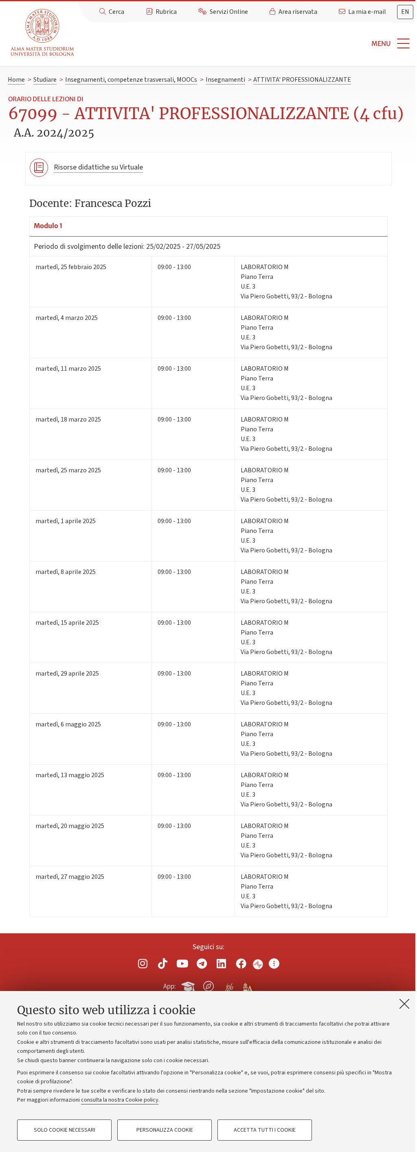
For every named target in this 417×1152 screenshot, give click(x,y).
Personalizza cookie (164, 1130)
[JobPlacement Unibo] (228, 984)
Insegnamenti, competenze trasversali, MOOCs (131, 79)
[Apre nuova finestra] (143, 963)
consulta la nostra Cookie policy (119, 1100)
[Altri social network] (274, 963)
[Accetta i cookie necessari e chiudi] (404, 1003)
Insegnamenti (225, 79)
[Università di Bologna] (43, 33)
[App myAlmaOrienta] (208, 985)
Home (16, 79)
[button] (247, 44)
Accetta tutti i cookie (265, 1130)
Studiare (45, 79)
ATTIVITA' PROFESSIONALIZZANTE (302, 79)
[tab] (405, 12)
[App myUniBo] (189, 985)
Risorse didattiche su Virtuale (98, 167)
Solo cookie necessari (64, 1130)
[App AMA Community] (248, 985)
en (405, 11)
